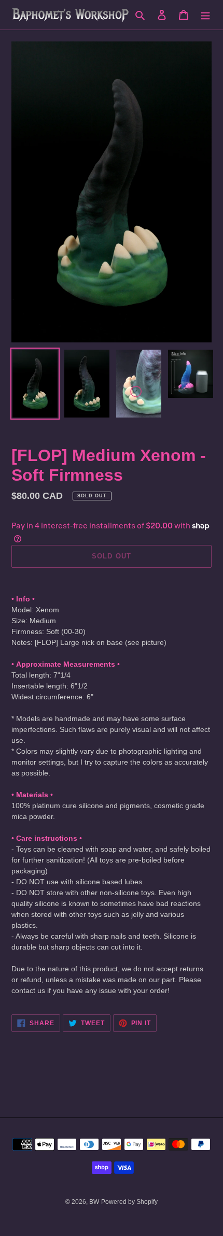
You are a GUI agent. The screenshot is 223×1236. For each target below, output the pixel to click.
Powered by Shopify (129, 1201)
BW (94, 1201)
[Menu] (205, 15)
